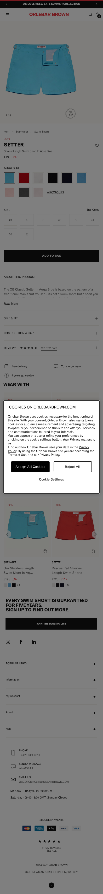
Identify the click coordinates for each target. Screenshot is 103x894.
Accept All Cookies (30, 467)
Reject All (72, 467)
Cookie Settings (51, 479)
